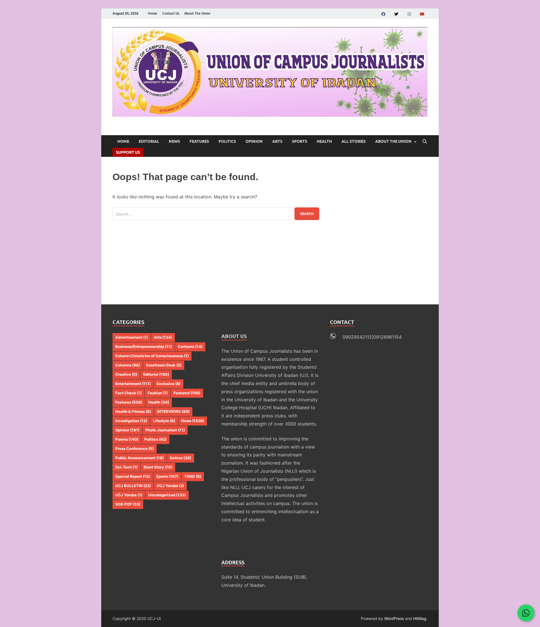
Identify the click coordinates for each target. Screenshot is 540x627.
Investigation (131, 420)
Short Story (157, 467)
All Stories (353, 141)
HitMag (419, 618)
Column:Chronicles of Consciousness (152, 356)
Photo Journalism (165, 430)
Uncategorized (167, 495)
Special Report (132, 476)
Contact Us (170, 13)
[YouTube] (422, 13)
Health (324, 141)
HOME (123, 141)
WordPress (394, 618)
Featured (187, 393)
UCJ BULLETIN (133, 485)
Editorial (149, 141)
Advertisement (131, 337)
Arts (277, 141)
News (174, 141)
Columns (127, 365)
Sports (299, 141)
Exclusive (169, 383)
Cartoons (190, 346)
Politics (227, 141)
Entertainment (133, 383)
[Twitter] (396, 13)
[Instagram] (409, 13)
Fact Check (128, 393)
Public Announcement (139, 458)
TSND (192, 476)
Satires (180, 458)
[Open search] (424, 141)
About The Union (197, 13)
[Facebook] (383, 13)
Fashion (158, 393)
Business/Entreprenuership (143, 346)
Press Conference (134, 448)
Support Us (128, 152)
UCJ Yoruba (170, 485)
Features (199, 141)
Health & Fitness (133, 411)
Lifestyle (164, 420)
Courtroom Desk (163, 365)
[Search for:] (215, 213)
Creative (126, 374)
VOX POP (127, 504)
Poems (126, 439)
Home (152, 13)
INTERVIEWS (173, 411)
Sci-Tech (126, 467)
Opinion (254, 141)
